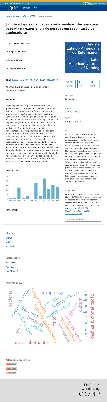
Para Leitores (11, 262)
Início (8, 16)
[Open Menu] (5, 8)
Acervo (16, 16)
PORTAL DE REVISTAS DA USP (15, 4)
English (9, 237)
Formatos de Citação (75, 219)
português (10, 246)
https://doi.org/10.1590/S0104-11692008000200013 (34, 80)
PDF (81, 86)
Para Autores (11, 267)
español (9, 241)
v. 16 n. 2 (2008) (28, 16)
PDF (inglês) (70, 84)
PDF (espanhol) (93, 84)
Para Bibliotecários (13, 271)
